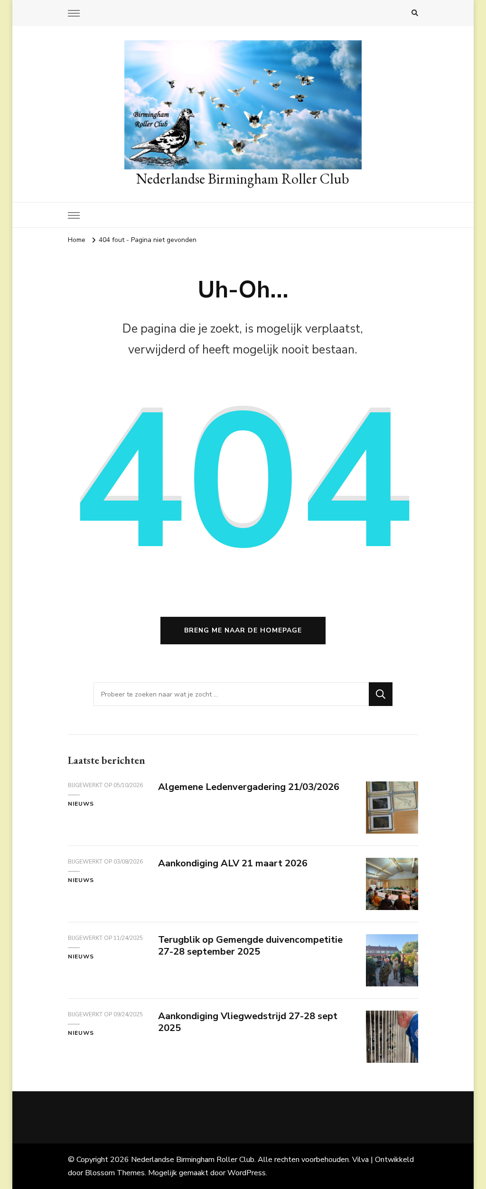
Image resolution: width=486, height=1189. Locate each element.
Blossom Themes (115, 1173)
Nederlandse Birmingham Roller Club (242, 178)
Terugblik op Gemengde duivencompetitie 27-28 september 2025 (250, 945)
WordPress (246, 1173)
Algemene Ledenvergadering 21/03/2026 (248, 786)
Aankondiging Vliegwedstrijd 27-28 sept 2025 (247, 1022)
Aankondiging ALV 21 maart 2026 (233, 863)
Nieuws (81, 804)
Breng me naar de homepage (243, 630)
